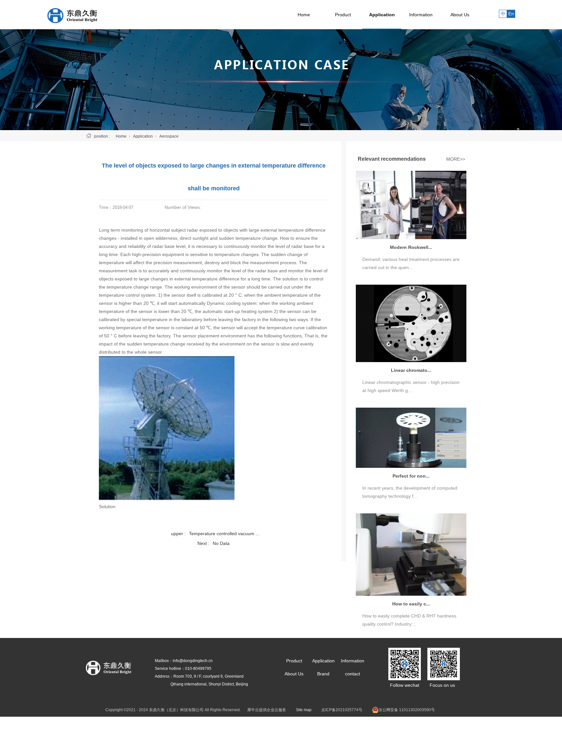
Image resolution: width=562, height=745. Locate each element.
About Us (459, 14)
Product (343, 14)
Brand (323, 673)
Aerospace (169, 136)
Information (421, 14)
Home (304, 14)
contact (352, 673)
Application (382, 14)
